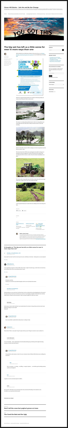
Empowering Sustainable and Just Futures (16, 13)
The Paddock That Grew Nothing (55, 57)
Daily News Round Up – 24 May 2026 (55, 58)
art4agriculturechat (12, 276)
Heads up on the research (30, 223)
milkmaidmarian (10, 263)
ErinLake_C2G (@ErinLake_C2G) (14, 253)
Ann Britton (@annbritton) (12, 288)
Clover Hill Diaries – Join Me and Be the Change (21, 7)
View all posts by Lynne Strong (40, 238)
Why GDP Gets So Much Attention (55, 61)
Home (5, 13)
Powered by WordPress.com (24, 423)
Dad (10, 362)
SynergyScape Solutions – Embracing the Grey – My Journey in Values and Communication (44, 13)
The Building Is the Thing (54, 59)
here (17, 56)
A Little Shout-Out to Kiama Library (55, 60)
